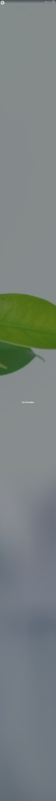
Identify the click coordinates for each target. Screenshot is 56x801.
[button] (53, 2)
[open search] (50, 1)
